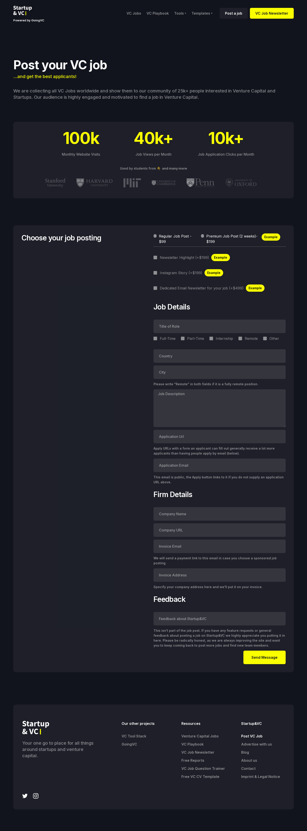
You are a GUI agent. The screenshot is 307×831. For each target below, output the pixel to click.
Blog (245, 752)
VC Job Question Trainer (203, 768)
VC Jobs (134, 13)
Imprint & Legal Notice (260, 776)
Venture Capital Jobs (200, 736)
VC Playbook (158, 13)
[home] (26, 10)
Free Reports (192, 760)
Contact (248, 768)
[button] (180, 13)
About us (249, 760)
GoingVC (129, 744)
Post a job (233, 13)
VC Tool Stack (134, 736)
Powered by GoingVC (28, 20)
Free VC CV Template (200, 776)
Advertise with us (256, 744)
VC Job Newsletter (271, 13)
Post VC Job (252, 736)
